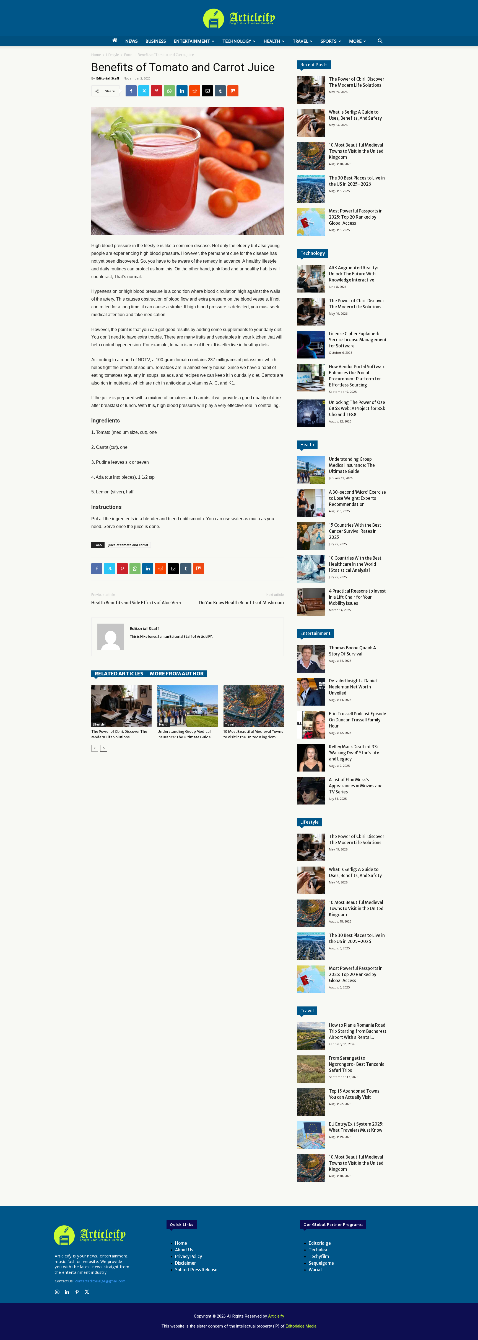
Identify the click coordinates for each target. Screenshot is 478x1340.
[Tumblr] (220, 90)
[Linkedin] (182, 90)
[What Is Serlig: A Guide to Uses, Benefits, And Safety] (311, 123)
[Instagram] (57, 1292)
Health (272, 41)
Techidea (318, 1249)
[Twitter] (143, 90)
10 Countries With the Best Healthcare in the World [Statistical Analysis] (355, 564)
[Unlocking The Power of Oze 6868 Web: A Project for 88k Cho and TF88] (311, 413)
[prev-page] (94, 748)
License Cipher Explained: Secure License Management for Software (358, 340)
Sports (329, 41)
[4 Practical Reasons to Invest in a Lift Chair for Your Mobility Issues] (311, 602)
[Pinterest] (156, 90)
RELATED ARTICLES (119, 673)
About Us (184, 1249)
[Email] (207, 90)
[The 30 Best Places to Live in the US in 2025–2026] (311, 189)
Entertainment (192, 41)
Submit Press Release (196, 1269)
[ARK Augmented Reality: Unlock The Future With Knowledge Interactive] (311, 279)
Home (96, 54)
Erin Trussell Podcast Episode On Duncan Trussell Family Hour (357, 720)
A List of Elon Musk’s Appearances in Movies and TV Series (356, 786)
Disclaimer (185, 1263)
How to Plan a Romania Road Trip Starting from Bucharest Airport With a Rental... (357, 1031)
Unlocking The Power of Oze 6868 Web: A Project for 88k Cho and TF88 (357, 408)
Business (156, 41)
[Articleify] (90, 1235)
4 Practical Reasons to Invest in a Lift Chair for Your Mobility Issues (357, 597)
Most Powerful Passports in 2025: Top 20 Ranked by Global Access (356, 217)
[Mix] (232, 90)
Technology (236, 41)
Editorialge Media (301, 1326)
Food (128, 54)
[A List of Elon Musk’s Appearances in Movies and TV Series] (311, 790)
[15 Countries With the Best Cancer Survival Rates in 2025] (311, 536)
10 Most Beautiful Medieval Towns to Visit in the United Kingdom (356, 151)
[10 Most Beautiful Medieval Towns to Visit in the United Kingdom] (254, 706)
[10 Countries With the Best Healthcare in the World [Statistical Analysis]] (311, 569)
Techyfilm (319, 1256)
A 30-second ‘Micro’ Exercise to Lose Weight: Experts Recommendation (357, 498)
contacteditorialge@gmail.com (100, 1280)
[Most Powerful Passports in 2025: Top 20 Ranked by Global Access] (311, 222)
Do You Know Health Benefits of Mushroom (241, 602)
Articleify (276, 1316)
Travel (300, 41)
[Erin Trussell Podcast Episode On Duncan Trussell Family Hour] (311, 725)
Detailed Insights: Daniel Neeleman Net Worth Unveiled (353, 687)
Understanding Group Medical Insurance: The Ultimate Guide (352, 465)
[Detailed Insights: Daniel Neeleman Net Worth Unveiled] (311, 692)
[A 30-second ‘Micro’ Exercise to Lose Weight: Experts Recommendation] (311, 503)
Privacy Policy (188, 1256)
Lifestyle (112, 54)
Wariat (315, 1269)
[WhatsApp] (169, 90)
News (131, 41)
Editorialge (320, 1243)
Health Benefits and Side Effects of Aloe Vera (136, 602)
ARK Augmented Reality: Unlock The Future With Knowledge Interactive (353, 274)
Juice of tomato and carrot (128, 545)
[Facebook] (131, 90)
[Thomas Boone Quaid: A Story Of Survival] (311, 659)
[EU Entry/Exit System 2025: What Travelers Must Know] (311, 1135)
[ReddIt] (194, 90)
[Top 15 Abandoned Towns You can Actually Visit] (311, 1102)
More (355, 41)
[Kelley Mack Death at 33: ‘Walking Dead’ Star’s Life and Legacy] (311, 758)
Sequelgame (321, 1263)
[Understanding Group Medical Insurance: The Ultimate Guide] (187, 706)
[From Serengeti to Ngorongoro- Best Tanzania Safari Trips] (311, 1069)
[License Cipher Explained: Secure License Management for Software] (311, 344)
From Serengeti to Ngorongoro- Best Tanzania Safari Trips (357, 1064)
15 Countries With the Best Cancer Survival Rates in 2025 (355, 531)
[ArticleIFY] (239, 18)
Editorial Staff (107, 78)
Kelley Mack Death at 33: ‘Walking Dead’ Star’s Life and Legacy (354, 753)
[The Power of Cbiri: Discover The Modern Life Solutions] (121, 706)
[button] (380, 41)
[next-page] (103, 748)
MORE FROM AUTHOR (177, 673)
